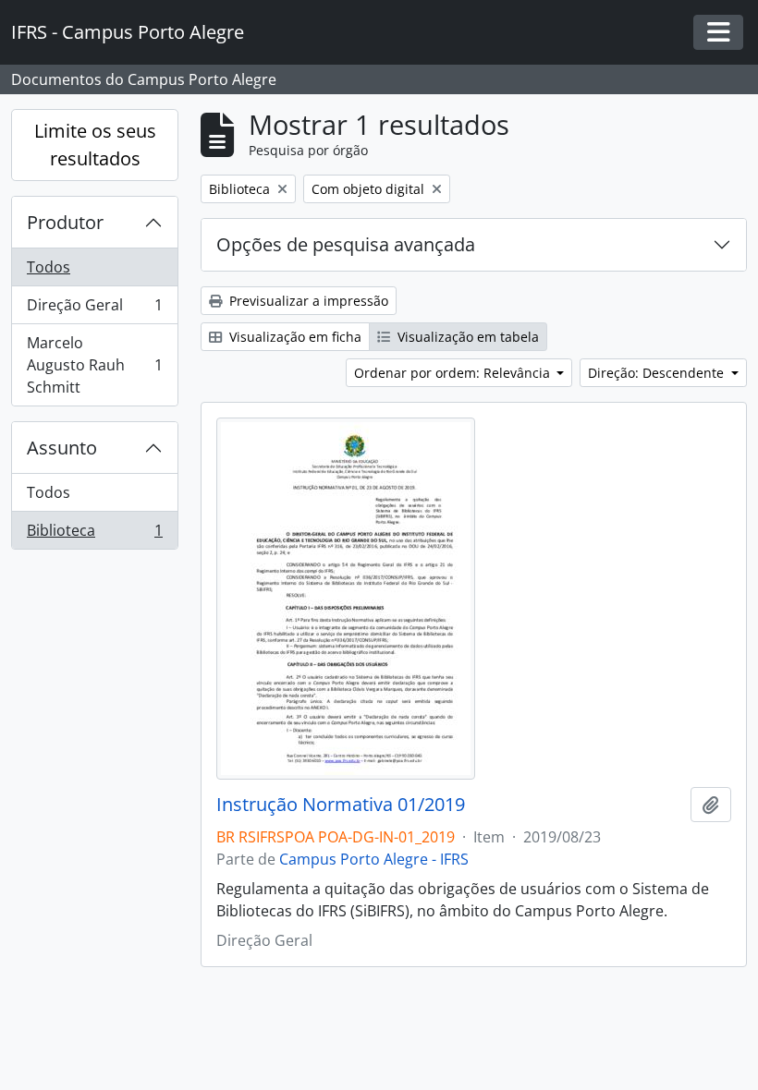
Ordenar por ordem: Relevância (454, 373)
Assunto (62, 447)
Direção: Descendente (657, 373)
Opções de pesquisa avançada (345, 244)
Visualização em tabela (466, 336)
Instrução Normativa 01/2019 (340, 804)
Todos (48, 267)
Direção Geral (94, 309)
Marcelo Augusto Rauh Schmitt (94, 365)
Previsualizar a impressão (307, 300)
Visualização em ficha (293, 336)
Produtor (65, 222)
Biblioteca (94, 534)
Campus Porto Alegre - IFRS (374, 859)
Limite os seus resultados (95, 144)
